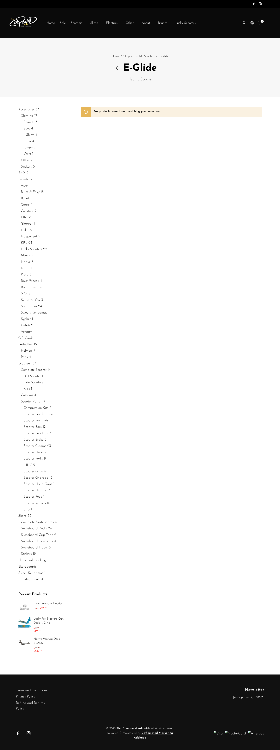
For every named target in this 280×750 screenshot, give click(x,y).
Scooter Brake (33, 439)
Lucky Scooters (31, 249)
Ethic (24, 217)
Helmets (27, 351)
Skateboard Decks (34, 528)
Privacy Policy (25, 696)
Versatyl (26, 331)
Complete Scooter (34, 370)
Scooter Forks (33, 458)
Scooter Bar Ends (35, 420)
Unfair (25, 325)
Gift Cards (25, 338)
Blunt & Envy (30, 192)
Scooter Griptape (35, 477)
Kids (26, 389)
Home (115, 56)
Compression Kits (35, 408)
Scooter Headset (35, 490)
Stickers (26, 166)
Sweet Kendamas (30, 573)
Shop (126, 56)
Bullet (25, 198)
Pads (24, 357)
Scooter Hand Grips (37, 484)
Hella (25, 230)
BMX (21, 173)
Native (26, 262)
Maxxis (26, 255)
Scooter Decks (33, 452)
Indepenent (29, 236)
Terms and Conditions (31, 690)
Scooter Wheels (34, 503)
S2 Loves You (30, 300)
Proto (25, 274)
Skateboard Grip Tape (37, 535)
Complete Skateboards (37, 522)
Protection (25, 344)
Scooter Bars (32, 427)
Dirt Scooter (32, 376)
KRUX (25, 242)
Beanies (29, 122)
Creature (27, 211)
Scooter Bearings (35, 433)
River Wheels (30, 281)
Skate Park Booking (32, 560)
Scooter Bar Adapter (38, 414)
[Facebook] (253, 3)
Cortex (25, 204)
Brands (23, 179)
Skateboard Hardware (37, 541)
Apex (24, 185)
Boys (26, 128)
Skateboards (27, 566)
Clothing (27, 116)
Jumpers (29, 147)
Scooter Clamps (34, 446)
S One (25, 293)
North (25, 268)
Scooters (24, 363)
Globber (27, 224)
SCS (26, 509)
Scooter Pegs (32, 497)
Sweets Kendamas (34, 312)
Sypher (26, 319)
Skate (22, 515)
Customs (27, 395)
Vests (27, 154)
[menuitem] (53, 23)
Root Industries (31, 287)
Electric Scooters (144, 56)
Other (25, 160)
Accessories (26, 109)
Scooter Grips (33, 471)
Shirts (30, 135)
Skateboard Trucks (34, 547)
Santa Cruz (29, 306)
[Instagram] (260, 3)
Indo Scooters (33, 382)
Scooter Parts (30, 401)
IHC (29, 465)
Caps (27, 141)
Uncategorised (28, 579)
